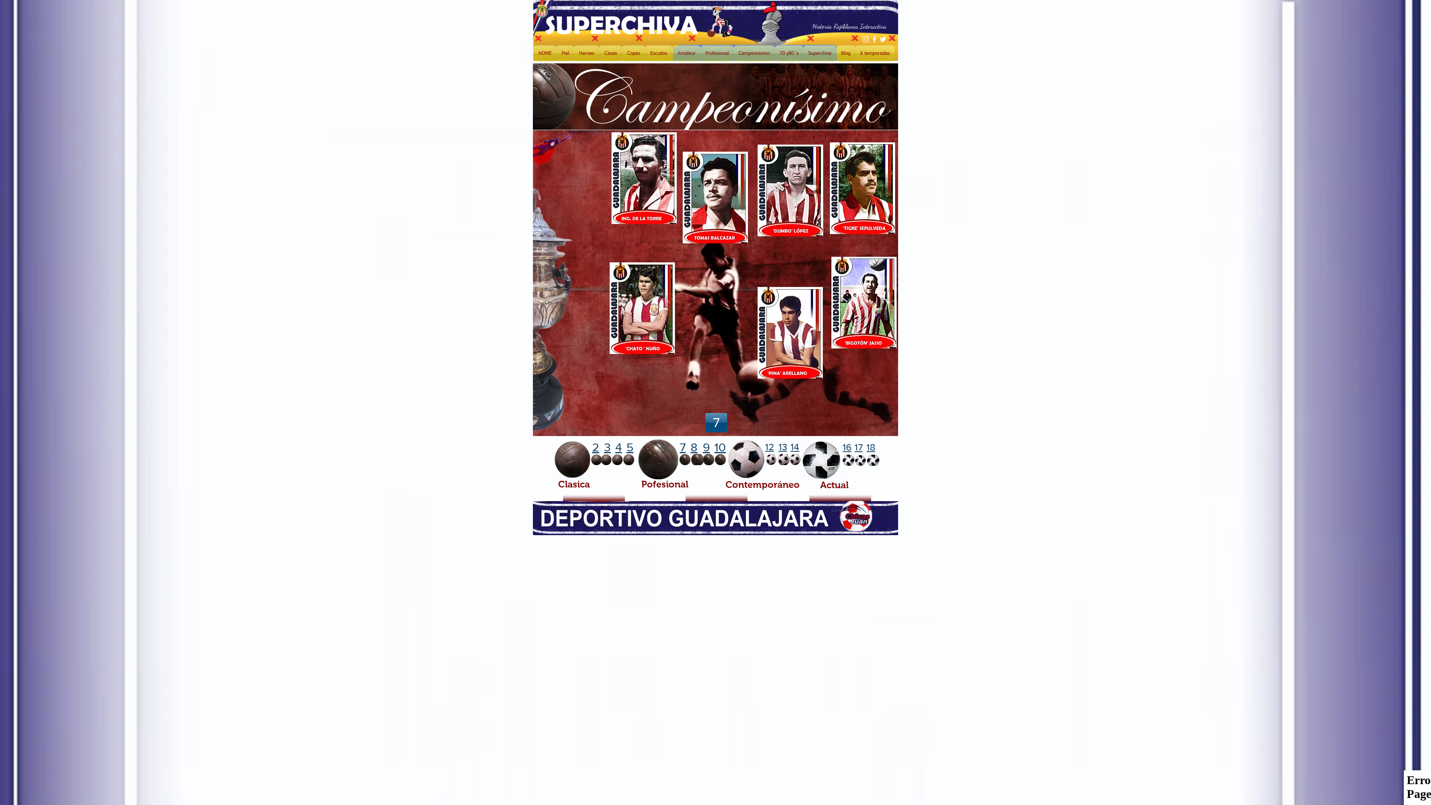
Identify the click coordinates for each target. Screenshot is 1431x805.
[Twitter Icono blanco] (883, 39)
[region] (569, 211)
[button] (716, 422)
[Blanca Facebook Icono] (874, 39)
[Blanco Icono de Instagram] (866, 39)
